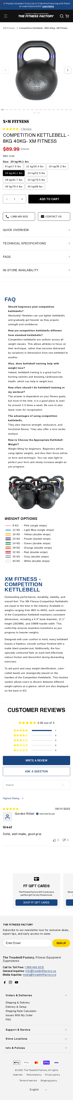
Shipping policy (49, 1080)
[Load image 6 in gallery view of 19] (24, 110)
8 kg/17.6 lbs (13, 166)
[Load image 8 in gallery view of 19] (32, 110)
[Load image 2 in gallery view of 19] (7, 110)
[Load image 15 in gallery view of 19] (62, 110)
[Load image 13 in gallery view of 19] (53, 110)
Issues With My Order (19, 1015)
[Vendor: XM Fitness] (16, 123)
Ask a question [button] (36, 771)
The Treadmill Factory (35, 1070)
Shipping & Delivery (18, 1002)
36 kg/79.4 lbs (13, 186)
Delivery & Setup (16, 1006)
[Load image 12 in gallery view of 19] (49, 110)
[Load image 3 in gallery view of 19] (11, 110)
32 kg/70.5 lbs (36, 179)
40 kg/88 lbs (35, 186)
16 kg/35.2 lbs (57, 166)
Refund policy (34, 1074)
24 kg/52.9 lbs (36, 173)
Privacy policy (52, 1074)
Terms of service (28, 1080)
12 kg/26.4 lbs (34, 166)
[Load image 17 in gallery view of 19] (70, 110)
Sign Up (61, 943)
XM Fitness (9, 27)
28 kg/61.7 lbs (13, 179)
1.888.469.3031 (34, 967)
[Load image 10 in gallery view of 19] (41, 110)
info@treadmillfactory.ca (40, 971)
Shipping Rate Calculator (21, 1011)
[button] (5, 16)
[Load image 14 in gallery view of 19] (58, 110)
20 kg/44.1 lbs (13, 173)
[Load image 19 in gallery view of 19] (38, 113)
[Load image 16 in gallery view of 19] (66, 110)
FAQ (8, 1019)
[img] (11, 809)
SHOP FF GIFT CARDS (36, 902)
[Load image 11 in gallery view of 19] (45, 110)
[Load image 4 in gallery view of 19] (15, 110)
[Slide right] (67, 70)
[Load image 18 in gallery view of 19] (34, 113)
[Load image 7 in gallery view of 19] (28, 110)
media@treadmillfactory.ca (39, 974)
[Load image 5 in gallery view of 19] (19, 110)
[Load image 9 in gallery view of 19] (36, 110)
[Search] (62, 16)
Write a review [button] (36, 760)
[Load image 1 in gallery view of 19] (2, 110)
